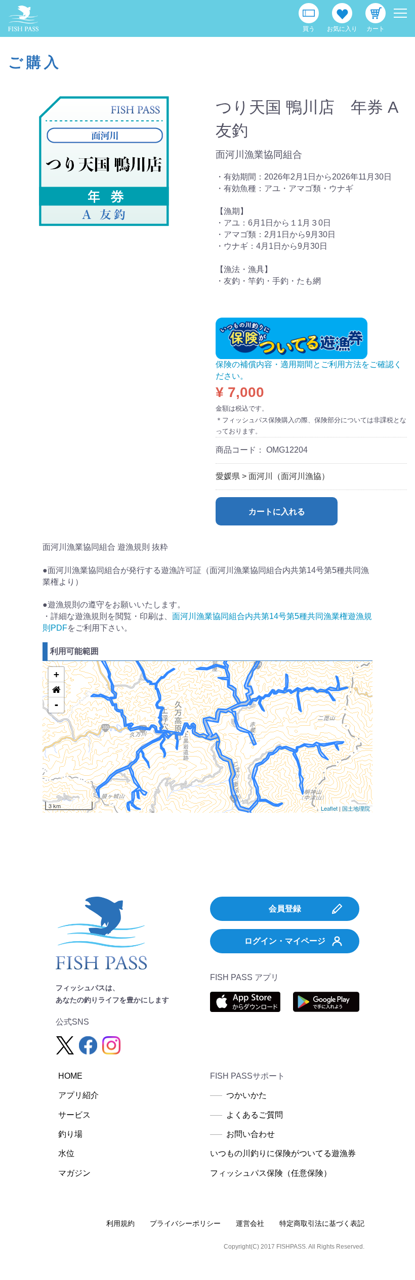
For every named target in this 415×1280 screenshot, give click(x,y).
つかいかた (246, 1095)
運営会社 (250, 1223)
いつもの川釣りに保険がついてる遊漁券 (283, 1153)
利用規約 (120, 1223)
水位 (66, 1153)
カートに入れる (276, 511)
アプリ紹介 (78, 1095)
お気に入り (342, 28)
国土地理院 (356, 808)
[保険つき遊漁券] (291, 337)
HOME (70, 1076)
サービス (74, 1115)
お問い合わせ (250, 1134)
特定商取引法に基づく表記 (321, 1223)
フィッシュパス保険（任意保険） (270, 1173)
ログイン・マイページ (284, 941)
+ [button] (56, 674)
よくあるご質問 (254, 1115)
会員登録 (285, 908)
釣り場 (70, 1134)
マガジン (74, 1173)
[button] (56, 689)
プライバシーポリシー (185, 1223)
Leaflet (329, 808)
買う (309, 28)
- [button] (56, 704)
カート (375, 28)
